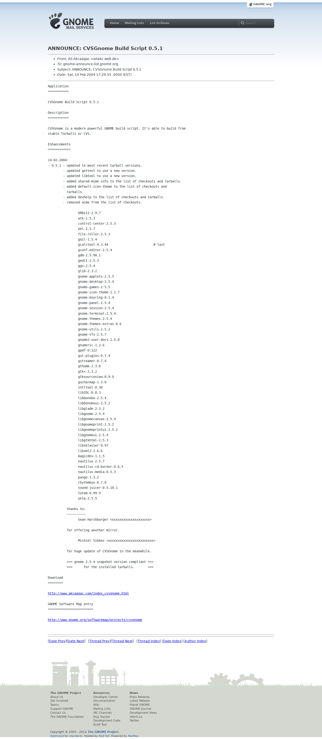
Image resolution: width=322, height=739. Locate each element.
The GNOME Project (65, 693)
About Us (56, 697)
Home (114, 23)
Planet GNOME (140, 704)
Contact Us (58, 712)
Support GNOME (61, 708)
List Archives (159, 23)
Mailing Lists (134, 23)
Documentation (104, 700)
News (134, 693)
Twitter (134, 720)
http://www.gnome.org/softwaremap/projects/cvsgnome (95, 620)
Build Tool (100, 724)
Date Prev (57, 641)
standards (76, 736)
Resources (101, 693)
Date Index (172, 641)
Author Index (195, 641)
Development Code (106, 720)
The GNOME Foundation (67, 716)
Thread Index (149, 641)
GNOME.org (262, 4)
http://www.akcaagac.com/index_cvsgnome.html (88, 593)
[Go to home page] (78, 30)
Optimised (57, 736)
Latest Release (140, 700)
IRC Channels (102, 712)
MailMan (133, 736)
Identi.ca (136, 716)
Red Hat (104, 736)
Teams (54, 704)
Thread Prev (99, 641)
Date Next (76, 641)
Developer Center (105, 697)
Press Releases (140, 697)
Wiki (96, 704)
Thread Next (122, 641)
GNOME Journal (140, 708)
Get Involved (59, 700)
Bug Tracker (101, 716)
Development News (143, 712)
